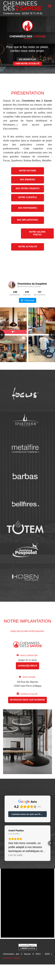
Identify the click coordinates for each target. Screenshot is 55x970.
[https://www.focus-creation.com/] (25, 393)
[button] (4, 843)
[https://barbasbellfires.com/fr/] (25, 503)
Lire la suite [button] (15, 855)
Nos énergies (27, 179)
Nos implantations (27, 220)
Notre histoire (27, 171)
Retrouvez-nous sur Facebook (27, 700)
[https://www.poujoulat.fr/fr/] (25, 550)
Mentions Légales (11, 958)
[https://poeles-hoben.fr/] (25, 577)
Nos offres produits (27, 188)
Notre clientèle (27, 197)
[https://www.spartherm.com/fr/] (25, 421)
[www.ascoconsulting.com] (27, 946)
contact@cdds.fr (27, 665)
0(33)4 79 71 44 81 (27, 660)
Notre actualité (27, 246)
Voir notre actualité (27, 63)
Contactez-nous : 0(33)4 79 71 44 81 (22, 13)
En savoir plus (27, 59)
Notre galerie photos (37, 233)
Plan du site (29, 969)
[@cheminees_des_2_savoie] (12, 285)
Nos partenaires (27, 208)
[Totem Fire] (25, 527)
